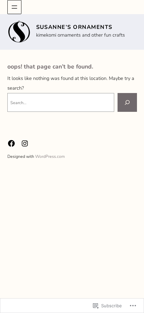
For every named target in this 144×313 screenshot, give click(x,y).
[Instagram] (25, 143)
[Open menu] (14, 7)
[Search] (127, 102)
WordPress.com (50, 156)
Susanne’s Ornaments (74, 27)
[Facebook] (11, 143)
